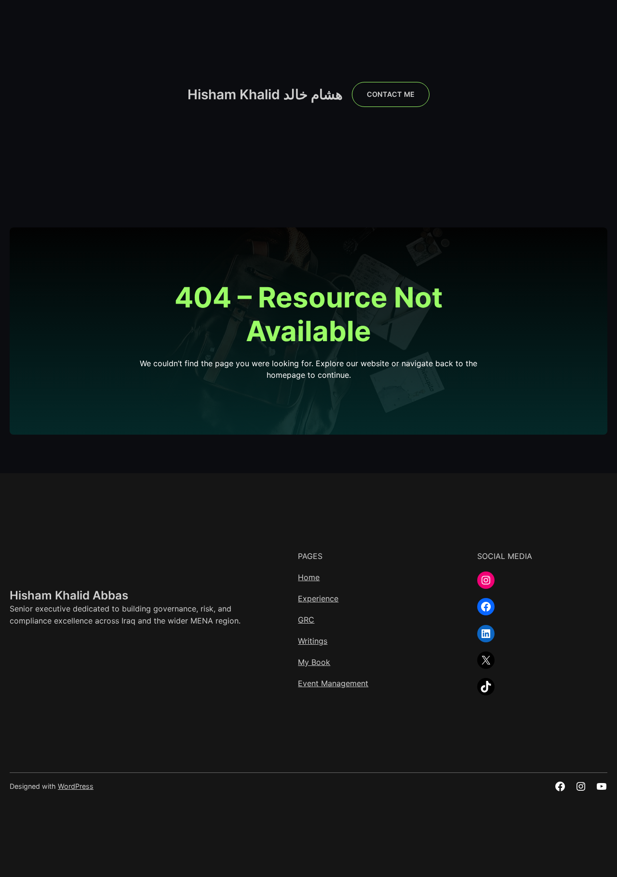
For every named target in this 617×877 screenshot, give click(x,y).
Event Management (333, 683)
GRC (306, 620)
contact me (391, 94)
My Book (314, 662)
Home (309, 577)
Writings (312, 641)
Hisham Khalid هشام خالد (265, 94)
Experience (318, 598)
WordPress (76, 786)
